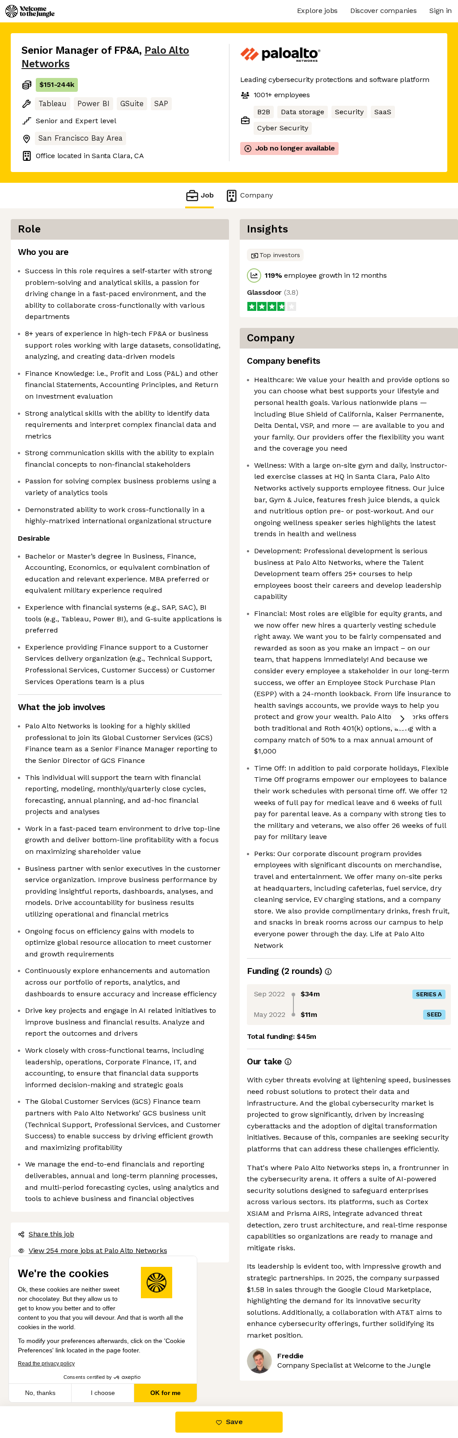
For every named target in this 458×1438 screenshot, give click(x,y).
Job (207, 195)
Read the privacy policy (46, 1364)
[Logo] (30, 11)
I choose (103, 1392)
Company (256, 195)
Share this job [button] (51, 1234)
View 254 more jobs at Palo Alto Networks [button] (98, 1250)
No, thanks (40, 1392)
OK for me (165, 1392)
